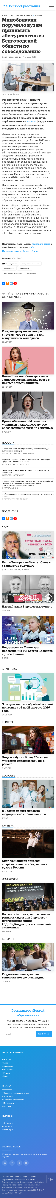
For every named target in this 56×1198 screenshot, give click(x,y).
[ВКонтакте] (3, 283)
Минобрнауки (24, 268)
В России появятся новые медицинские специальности (24, 812)
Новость (39, 15)
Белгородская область (13, 273)
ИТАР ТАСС (17, 257)
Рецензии (7, 1072)
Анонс (15, 488)
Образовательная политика (16, 1092)
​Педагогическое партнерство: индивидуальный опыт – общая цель (25, 471)
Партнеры (8, 1129)
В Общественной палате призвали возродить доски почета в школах (28, 495)
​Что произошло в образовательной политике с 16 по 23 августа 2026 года (28, 707)
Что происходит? (21, 464)
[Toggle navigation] (51, 5)
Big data (7, 1106)
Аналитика (8, 1065)
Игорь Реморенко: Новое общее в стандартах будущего (26, 564)
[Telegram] (11, 283)
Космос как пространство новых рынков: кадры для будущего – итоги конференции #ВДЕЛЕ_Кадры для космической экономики (26, 920)
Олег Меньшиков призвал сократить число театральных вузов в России (24, 864)
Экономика (8, 1096)
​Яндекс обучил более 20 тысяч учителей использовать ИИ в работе (25, 761)
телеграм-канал (41, 244)
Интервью (8, 1069)
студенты (13, 263)
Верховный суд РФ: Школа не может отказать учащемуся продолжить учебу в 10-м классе (26, 460)
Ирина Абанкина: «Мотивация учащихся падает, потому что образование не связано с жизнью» (28, 424)
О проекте (8, 1122)
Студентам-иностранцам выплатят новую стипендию (23, 975)
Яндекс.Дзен (30, 251)
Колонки (7, 1062)
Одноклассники (11, 251)
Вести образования (11, 57)
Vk (32, 247)
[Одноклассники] (7, 283)
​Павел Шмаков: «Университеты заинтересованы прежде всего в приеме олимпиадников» (26, 379)
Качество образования (17, 15)
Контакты (7, 1126)
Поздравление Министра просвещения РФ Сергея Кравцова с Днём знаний (27, 651)
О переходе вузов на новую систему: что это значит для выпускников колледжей (23, 334)
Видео (6, 1075)
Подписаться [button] (44, 1034)
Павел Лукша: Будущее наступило (27, 606)
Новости (7, 1059)
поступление (9, 268)
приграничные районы (30, 263)
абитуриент (31, 273)
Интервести (8, 1102)
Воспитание (18, 475)
